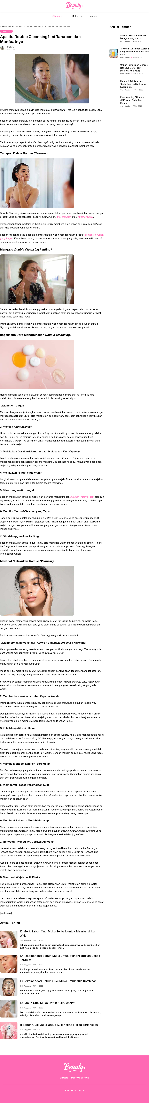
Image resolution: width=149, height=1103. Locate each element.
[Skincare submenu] (69, 1077)
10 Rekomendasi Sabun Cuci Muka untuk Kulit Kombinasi (58, 981)
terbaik (82, 496)
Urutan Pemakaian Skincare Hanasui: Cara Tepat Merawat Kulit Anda (134, 68)
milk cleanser (63, 216)
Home (3, 26)
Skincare (57, 16)
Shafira (10, 47)
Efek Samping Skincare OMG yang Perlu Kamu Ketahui (132, 100)
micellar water (85, 216)
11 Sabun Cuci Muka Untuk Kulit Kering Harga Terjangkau (59, 1025)
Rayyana (27, 940)
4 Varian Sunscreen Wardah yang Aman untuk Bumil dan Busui (134, 51)
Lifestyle (92, 16)
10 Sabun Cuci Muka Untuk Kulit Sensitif (47, 1003)
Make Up (77, 16)
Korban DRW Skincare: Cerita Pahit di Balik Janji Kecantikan (133, 84)
